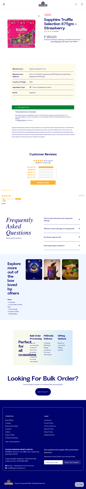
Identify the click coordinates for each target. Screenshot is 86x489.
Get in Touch (42, 392)
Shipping (61, 39)
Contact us (47, 420)
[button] (48, 31)
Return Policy (21, 120)
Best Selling (9, 420)
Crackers (8, 429)
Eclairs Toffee (14, 311)
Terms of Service (50, 426)
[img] (6, 196)
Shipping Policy (49, 435)
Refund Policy (48, 429)
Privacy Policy (48, 423)
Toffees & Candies (11, 438)
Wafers (7, 432)
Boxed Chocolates (11, 426)
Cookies (12, 302)
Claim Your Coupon (72, 462)
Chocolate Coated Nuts (15, 306)
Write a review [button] (43, 183)
